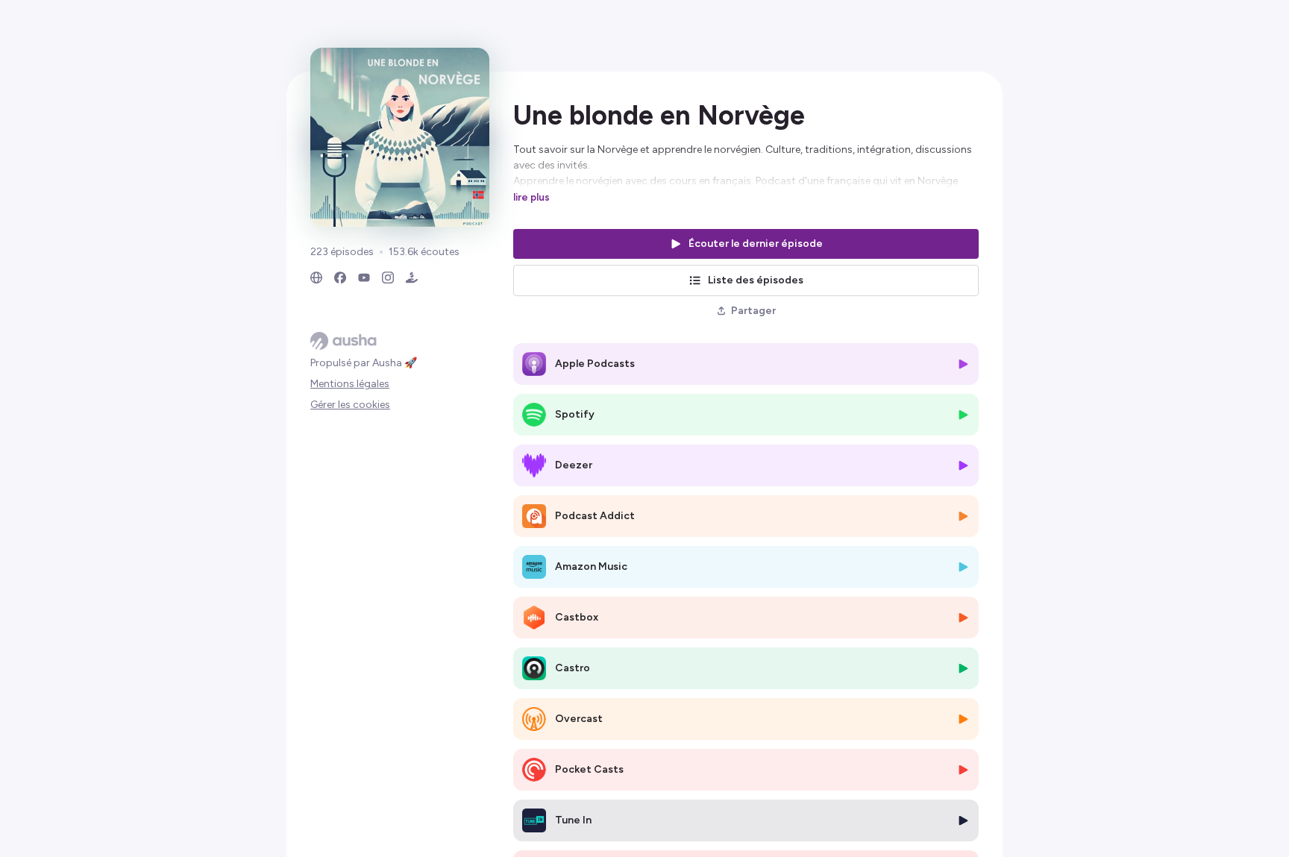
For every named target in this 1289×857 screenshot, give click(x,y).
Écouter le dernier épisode (756, 243)
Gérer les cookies (350, 404)
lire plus (531, 197)
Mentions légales (349, 383)
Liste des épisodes (755, 280)
